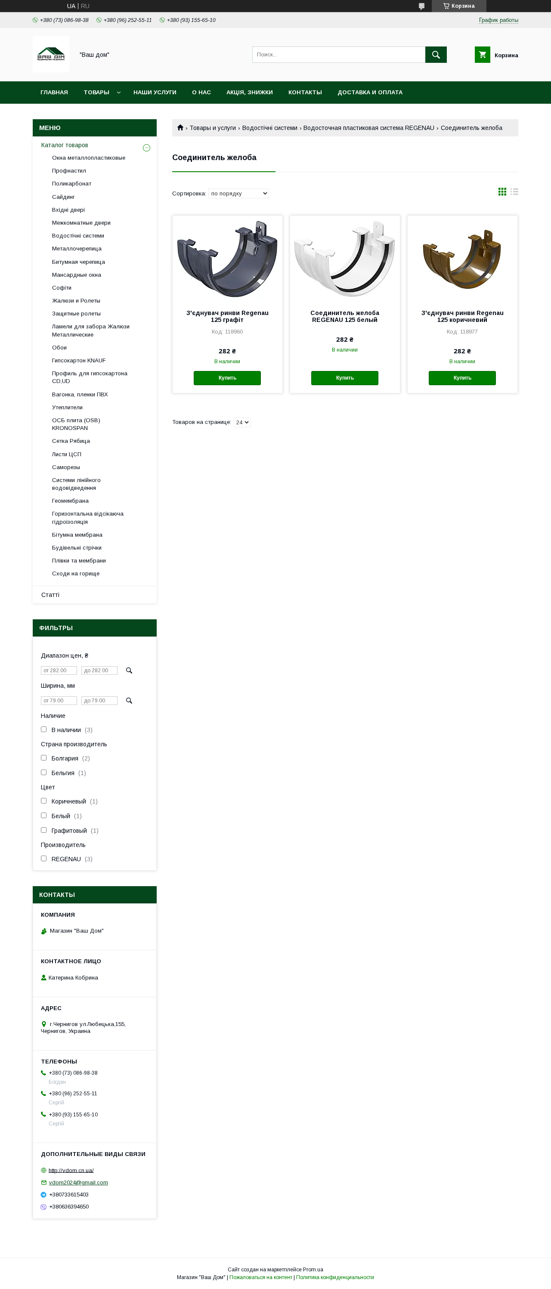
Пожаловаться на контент (260, 1277)
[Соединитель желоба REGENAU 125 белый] (345, 259)
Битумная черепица (78, 262)
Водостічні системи (269, 127)
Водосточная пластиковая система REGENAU (368, 127)
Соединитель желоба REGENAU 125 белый (344, 316)
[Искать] (436, 54)
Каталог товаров (64, 145)
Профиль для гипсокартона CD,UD (89, 377)
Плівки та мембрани (79, 560)
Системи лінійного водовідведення (76, 484)
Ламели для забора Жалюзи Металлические (91, 330)
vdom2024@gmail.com (78, 1182)
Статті (50, 594)
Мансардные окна (76, 275)
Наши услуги (154, 92)
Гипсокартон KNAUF (79, 360)
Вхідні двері (68, 210)
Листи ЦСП (66, 454)
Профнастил (69, 170)
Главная (54, 92)
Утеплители (67, 407)
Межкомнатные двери (81, 222)
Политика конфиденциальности (335, 1277)
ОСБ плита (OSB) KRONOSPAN (76, 424)
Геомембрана (70, 501)
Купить (227, 378)
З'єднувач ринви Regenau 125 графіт (227, 316)
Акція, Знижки (249, 92)
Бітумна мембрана (77, 535)
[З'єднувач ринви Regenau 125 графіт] (227, 259)
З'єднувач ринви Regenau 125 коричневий (462, 316)
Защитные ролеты (76, 313)
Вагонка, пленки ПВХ (80, 394)
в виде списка (514, 194)
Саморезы (66, 467)
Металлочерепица (77, 248)
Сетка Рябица (71, 441)
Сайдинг (63, 197)
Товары (96, 92)
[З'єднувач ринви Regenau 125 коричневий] (462, 259)
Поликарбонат (71, 183)
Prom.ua (313, 1270)
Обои (59, 347)
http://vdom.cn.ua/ (71, 1170)
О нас (201, 92)
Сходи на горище (75, 573)
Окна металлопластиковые (88, 158)
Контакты (305, 92)
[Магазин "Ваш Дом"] (51, 70)
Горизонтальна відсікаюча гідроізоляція (88, 517)
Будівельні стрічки (77, 547)
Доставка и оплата (369, 92)
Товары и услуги (212, 127)
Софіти (61, 287)
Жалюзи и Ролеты (76, 300)
